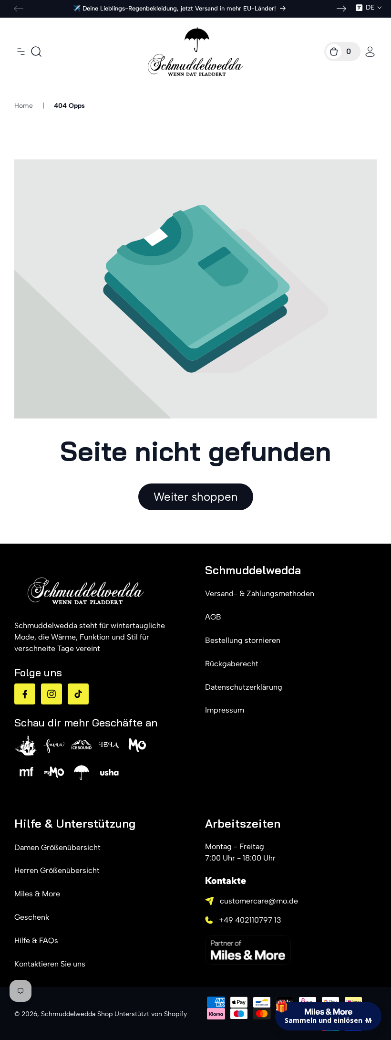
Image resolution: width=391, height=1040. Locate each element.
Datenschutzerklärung (243, 687)
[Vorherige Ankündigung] (18, 8)
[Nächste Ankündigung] (341, 8)
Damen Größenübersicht (57, 847)
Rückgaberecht (231, 663)
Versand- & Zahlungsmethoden (259, 593)
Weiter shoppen (196, 497)
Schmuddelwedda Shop (77, 1014)
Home (23, 106)
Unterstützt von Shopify (150, 1014)
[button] (21, 51)
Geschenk (31, 917)
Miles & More (37, 893)
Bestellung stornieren (242, 640)
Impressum (224, 709)
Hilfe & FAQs (36, 940)
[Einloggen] (370, 51)
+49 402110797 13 (250, 919)
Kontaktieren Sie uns (49, 963)
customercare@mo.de (259, 900)
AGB (213, 616)
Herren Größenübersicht (57, 870)
